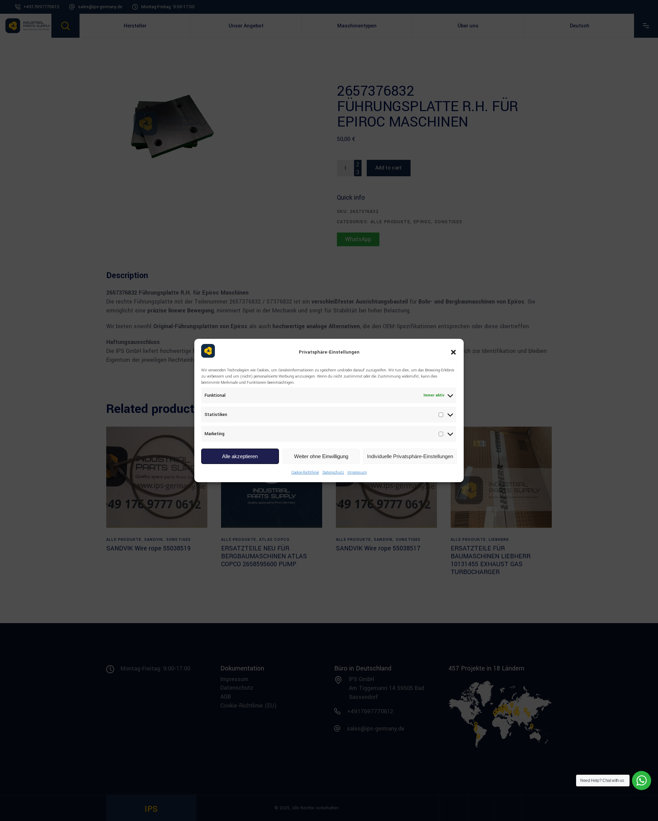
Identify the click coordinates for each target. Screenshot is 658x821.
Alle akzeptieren (240, 456)
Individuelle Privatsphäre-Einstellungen (410, 456)
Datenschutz (333, 472)
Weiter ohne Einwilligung (321, 456)
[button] (453, 352)
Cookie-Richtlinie (305, 472)
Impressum (357, 472)
